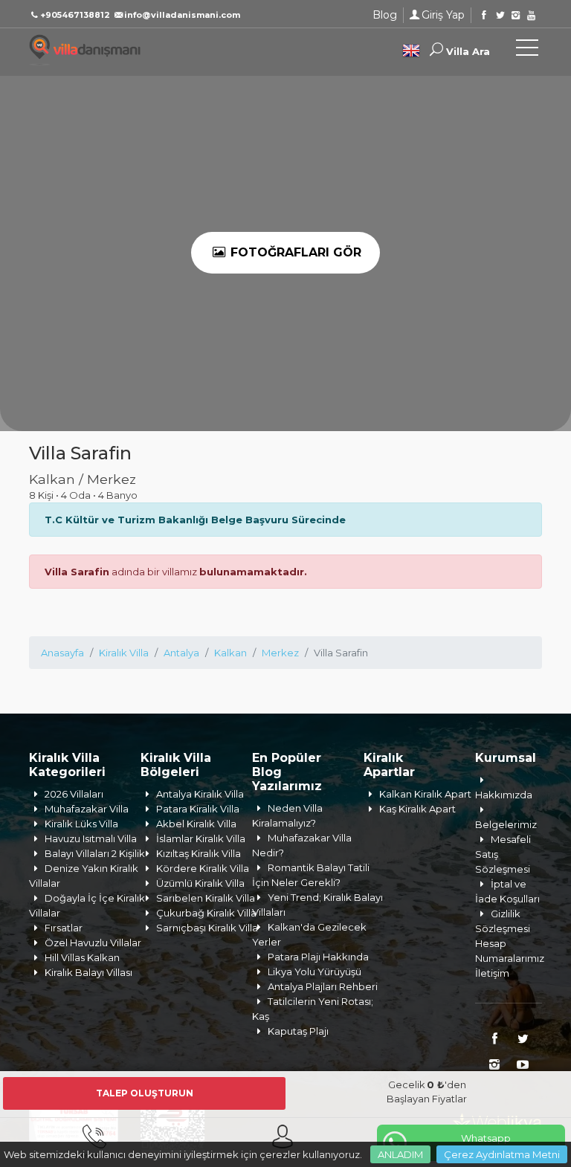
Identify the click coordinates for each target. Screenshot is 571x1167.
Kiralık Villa (124, 653)
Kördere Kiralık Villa (202, 868)
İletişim (492, 973)
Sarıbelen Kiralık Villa (205, 898)
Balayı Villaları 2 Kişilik (95, 853)
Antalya (181, 653)
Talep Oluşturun (144, 1093)
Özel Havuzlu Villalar (93, 942)
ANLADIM (400, 1154)
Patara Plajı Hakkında (318, 957)
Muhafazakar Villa (87, 809)
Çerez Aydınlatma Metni (502, 1154)
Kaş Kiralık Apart (417, 809)
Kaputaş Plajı (298, 1031)
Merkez (280, 653)
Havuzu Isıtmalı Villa (91, 838)
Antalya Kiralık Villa (200, 794)
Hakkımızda (503, 795)
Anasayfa (62, 653)
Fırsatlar (64, 928)
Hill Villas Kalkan (82, 957)
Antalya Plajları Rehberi (323, 986)
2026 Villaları (74, 794)
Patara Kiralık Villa (197, 809)
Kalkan (230, 653)
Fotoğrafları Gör (294, 252)
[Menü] (527, 50)
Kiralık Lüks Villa (81, 824)
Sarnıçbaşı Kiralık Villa (207, 928)
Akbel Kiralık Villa (196, 824)
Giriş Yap (443, 15)
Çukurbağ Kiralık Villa (206, 913)
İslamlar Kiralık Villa (200, 838)
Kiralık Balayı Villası (88, 972)
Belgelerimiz (506, 824)
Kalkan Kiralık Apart (425, 794)
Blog (384, 15)
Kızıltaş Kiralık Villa (198, 853)
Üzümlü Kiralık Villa (200, 883)
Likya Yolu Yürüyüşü (314, 971)
